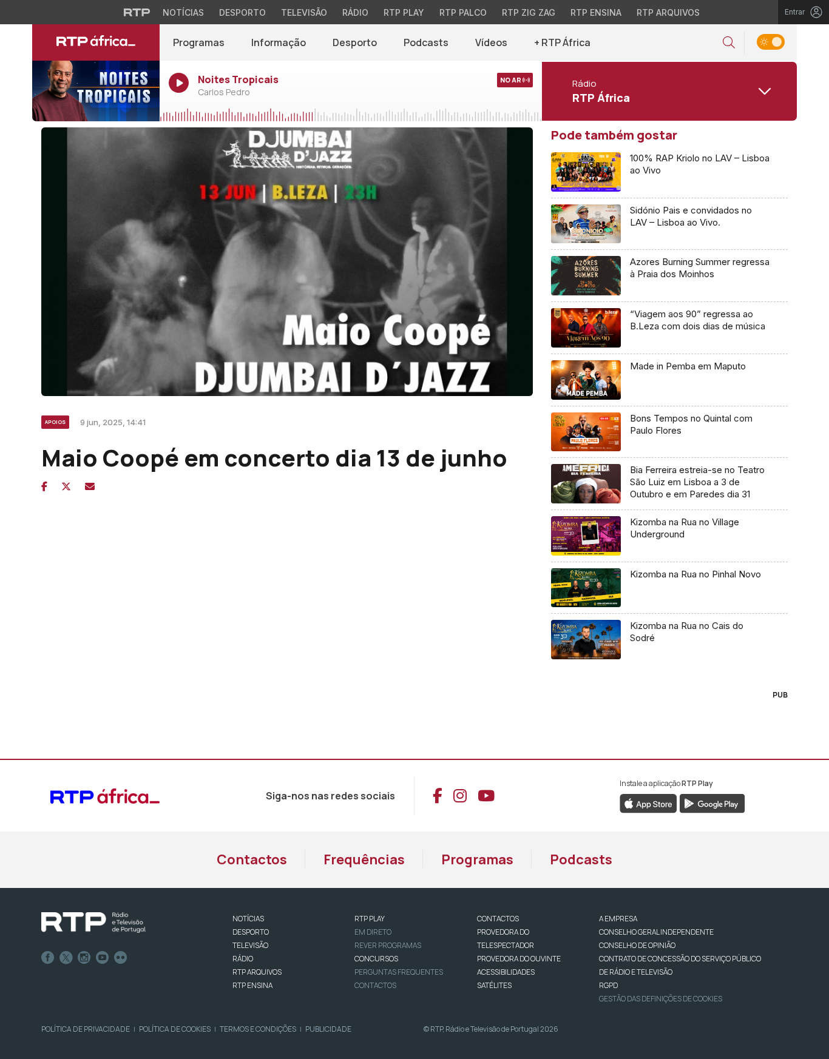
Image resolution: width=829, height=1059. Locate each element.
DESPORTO (250, 932)
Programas (199, 42)
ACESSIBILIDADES (506, 972)
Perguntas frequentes (398, 972)
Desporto (242, 12)
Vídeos (491, 42)
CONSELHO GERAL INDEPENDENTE (656, 932)
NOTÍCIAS (248, 918)
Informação (278, 42)
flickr (120, 957)
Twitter (66, 957)
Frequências (364, 859)
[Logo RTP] (93, 922)
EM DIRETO (372, 932)
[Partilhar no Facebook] (44, 486)
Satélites (494, 985)
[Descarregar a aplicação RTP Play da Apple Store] (648, 803)
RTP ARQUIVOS (257, 972)
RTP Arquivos (668, 12)
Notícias (183, 12)
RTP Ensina (595, 12)
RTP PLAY (369, 918)
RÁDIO (242, 958)
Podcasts (426, 42)
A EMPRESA (618, 918)
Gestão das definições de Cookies (660, 998)
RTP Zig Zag (528, 12)
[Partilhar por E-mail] (90, 486)
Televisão (304, 12)
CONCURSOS (376, 958)
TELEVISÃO (250, 945)
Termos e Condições (258, 1029)
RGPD (608, 985)
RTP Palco (463, 12)
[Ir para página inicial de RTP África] (96, 42)
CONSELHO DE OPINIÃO (637, 945)
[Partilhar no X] (66, 486)
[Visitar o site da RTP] (137, 12)
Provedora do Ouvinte (519, 958)
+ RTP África (562, 42)
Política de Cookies (175, 1029)
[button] (729, 43)
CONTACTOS (498, 918)
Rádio (355, 12)
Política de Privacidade (85, 1029)
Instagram (84, 957)
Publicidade (328, 1029)
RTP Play (404, 12)
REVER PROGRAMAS (387, 945)
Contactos (252, 859)
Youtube (102, 957)
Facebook (48, 957)
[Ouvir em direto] (96, 91)
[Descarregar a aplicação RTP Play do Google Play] (712, 803)
